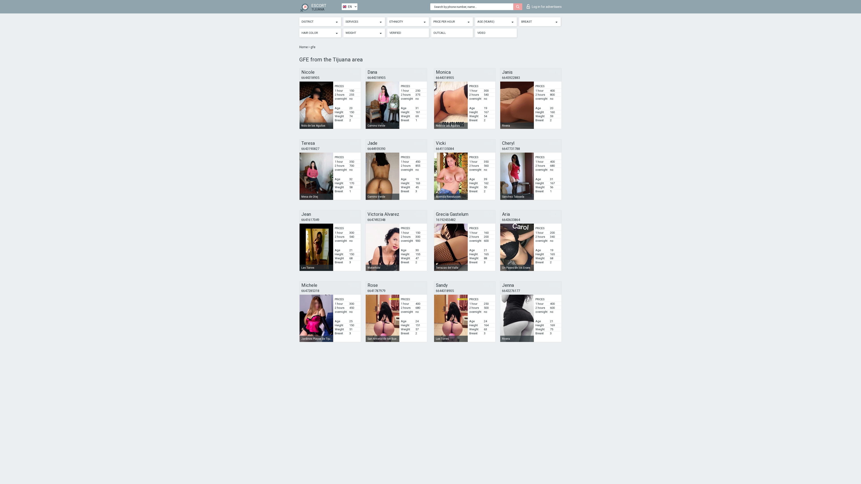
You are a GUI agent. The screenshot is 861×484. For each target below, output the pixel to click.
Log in (547, 7)
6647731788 (511, 149)
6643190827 (310, 149)
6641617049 (310, 220)
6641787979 (376, 291)
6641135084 (445, 149)
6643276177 (511, 291)
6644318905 (310, 78)
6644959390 (376, 149)
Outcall (439, 33)
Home (304, 47)
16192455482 (446, 220)
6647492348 (376, 220)
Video (481, 33)
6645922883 (511, 78)
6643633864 (511, 220)
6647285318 (310, 291)
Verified (395, 33)
